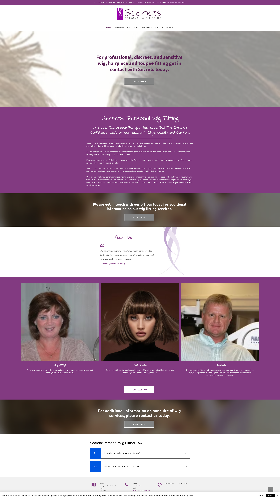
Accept (270, 495)
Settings (260, 495)
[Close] (277, 495)
